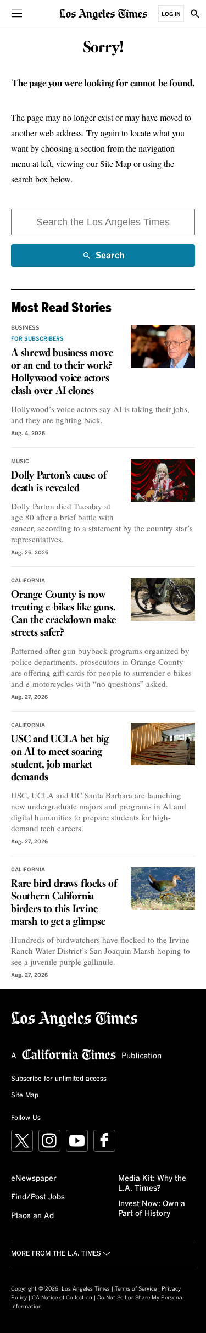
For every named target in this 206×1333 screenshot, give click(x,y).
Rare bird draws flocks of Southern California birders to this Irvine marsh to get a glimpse (64, 903)
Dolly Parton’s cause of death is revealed (58, 482)
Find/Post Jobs (38, 1197)
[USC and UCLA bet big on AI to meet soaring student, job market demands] (163, 744)
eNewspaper (34, 1178)
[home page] (103, 13)
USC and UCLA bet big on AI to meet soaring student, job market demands (60, 758)
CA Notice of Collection (62, 1298)
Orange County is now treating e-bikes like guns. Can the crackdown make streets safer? (63, 614)
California (28, 581)
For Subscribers (37, 339)
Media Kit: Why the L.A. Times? (152, 1183)
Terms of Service (136, 1289)
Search (110, 259)
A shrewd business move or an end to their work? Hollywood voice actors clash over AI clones (62, 372)
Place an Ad (32, 1216)
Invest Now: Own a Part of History (151, 1209)
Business (25, 328)
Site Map (24, 1095)
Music (20, 461)
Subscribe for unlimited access (59, 1079)
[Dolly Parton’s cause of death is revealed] (163, 480)
